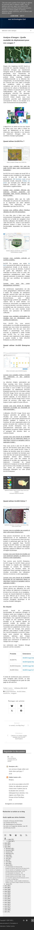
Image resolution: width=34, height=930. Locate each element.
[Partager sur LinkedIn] (21, 706)
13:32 (10, 800)
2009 (5, 908)
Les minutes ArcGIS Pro (10, 822)
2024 (5, 843)
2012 (5, 902)
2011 (5, 904)
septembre (8, 853)
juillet (7, 856)
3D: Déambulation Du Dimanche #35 (13, 866)
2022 (5, 846)
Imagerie (13, 693)
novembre (8, 850)
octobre (8, 851)
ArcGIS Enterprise (10, 691)
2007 (5, 911)
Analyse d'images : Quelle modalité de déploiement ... (17, 880)
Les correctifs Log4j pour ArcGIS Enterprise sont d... (17, 877)
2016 (5, 895)
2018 (5, 891)
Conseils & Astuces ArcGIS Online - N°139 (15, 876)
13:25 (10, 773)
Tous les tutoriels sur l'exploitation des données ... (16, 870)
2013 (5, 900)
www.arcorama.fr (4, 923)
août (7, 855)
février (7, 865)
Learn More (14, 16)
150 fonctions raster (19, 179)
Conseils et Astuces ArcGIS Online (13, 821)
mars (7, 863)
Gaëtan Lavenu (13, 777)
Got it (22, 16)
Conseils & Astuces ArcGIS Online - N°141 (15, 871)
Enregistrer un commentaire (13, 804)
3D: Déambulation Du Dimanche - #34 (14, 873)
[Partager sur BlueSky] (11, 706)
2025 (9, 841)
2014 (5, 898)
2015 (5, 896)
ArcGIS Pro (6, 693)
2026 (9, 839)
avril (7, 861)
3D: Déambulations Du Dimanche (13, 824)
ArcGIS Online (21, 691)
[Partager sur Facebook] (21, 710)
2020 (5, 887)
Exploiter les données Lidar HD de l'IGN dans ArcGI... (17, 868)
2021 (5, 885)
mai (7, 860)
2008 (5, 909)
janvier (8, 884)
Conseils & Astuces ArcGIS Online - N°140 (15, 874)
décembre (8, 848)
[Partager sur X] (11, 710)
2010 (5, 906)
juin (7, 858)
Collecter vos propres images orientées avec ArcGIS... (18, 882)
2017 (5, 893)
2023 (5, 845)
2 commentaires (9, 690)
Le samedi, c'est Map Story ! (12, 879)
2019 (5, 889)
